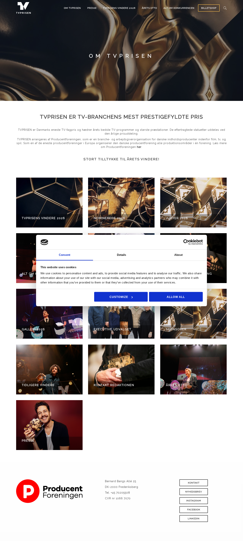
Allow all (176, 296)
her (139, 146)
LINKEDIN (194, 518)
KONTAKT (194, 482)
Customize (119, 296)
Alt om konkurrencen (178, 8)
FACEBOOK (193, 509)
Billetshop (208, 8)
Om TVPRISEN (72, 8)
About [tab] (178, 254)
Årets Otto (149, 8)
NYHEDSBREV (193, 491)
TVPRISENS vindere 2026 (119, 8)
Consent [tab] (64, 254)
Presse (92, 8)
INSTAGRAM (193, 500)
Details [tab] (121, 254)
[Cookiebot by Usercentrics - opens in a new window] (186, 242)
